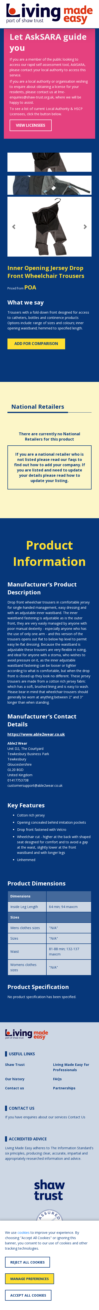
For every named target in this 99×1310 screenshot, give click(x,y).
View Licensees (30, 125)
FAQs (57, 1079)
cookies (24, 1232)
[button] (13, 227)
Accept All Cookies (28, 1295)
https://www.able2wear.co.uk (36, 734)
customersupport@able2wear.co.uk (34, 785)
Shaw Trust (15, 1064)
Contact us (14, 1088)
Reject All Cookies (27, 1262)
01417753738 (18, 780)
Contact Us (76, 1117)
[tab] (37, 402)
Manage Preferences (29, 1278)
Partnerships (64, 1088)
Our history (15, 1079)
